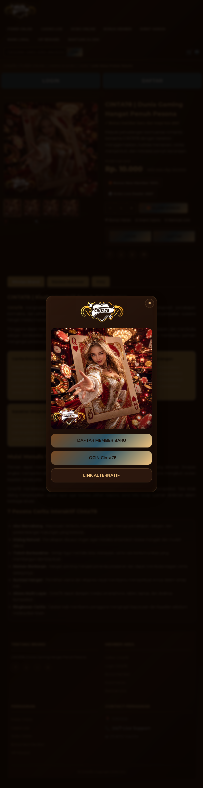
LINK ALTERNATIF (101, 475)
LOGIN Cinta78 (101, 457)
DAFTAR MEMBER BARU (101, 440)
